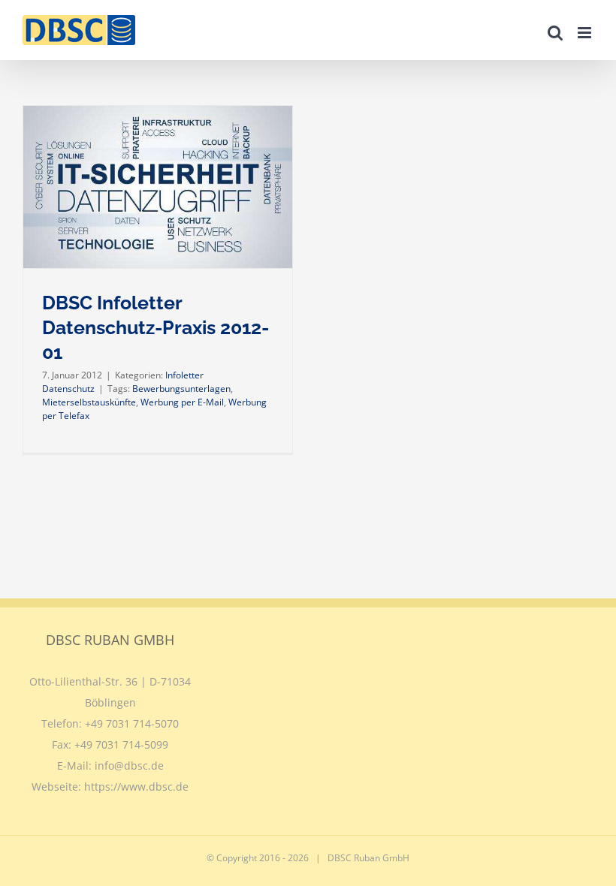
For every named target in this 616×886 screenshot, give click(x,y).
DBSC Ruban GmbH (368, 857)
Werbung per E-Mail (182, 402)
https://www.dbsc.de (136, 786)
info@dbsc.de (129, 765)
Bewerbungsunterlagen (181, 388)
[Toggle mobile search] (555, 33)
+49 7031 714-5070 (132, 723)
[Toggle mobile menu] (585, 33)
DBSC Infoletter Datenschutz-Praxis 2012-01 (155, 327)
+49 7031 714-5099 (121, 744)
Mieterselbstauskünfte (89, 402)
